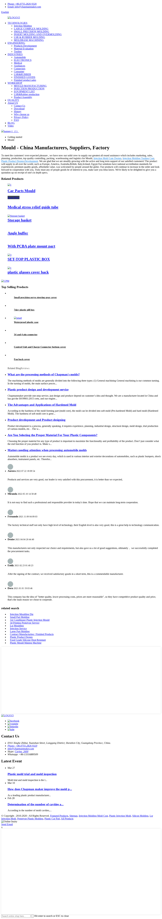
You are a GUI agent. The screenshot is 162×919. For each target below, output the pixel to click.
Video (11, 125)
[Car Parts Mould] (9, 184)
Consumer (19, 71)
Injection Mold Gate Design (107, 158)
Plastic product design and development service (38, 389)
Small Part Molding (19, 617)
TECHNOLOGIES (17, 23)
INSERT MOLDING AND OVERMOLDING (38, 34)
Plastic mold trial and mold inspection (32, 774)
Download (19, 108)
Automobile (20, 57)
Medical (18, 63)
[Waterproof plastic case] (18, 318)
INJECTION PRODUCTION (29, 88)
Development (31, 161)
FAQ (16, 120)
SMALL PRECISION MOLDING (31, 31)
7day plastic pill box (24, 310)
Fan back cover (22, 359)
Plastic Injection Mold (120, 815)
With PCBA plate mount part (31, 246)
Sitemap (73, 815)
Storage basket (19, 220)
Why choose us (21, 114)
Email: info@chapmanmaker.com (24, 6)
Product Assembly (23, 97)
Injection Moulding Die (21, 614)
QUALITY (13, 100)
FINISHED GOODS (24, 77)
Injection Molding (23, 25)
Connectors (19, 68)
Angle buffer (18, 233)
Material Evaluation (24, 48)
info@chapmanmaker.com (21, 748)
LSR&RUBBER (22, 74)
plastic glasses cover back (28, 272)
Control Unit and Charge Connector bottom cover (40, 347)
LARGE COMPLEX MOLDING (31, 28)
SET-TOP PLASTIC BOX (29, 259)
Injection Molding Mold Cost (93, 815)
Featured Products (59, 815)
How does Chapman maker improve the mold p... (40, 789)
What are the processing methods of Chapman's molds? (44, 374)
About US (13, 103)
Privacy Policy (21, 117)
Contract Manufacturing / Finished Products (32, 634)
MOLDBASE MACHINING (29, 40)
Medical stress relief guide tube (33, 207)
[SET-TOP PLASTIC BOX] (9, 255)
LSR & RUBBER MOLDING (29, 37)
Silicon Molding (140, 815)
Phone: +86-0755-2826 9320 (22, 4)
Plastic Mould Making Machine (25, 642)
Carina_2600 (21, 751)
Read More (13, 197)
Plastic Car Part (52, 818)
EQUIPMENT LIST (24, 91)
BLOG (11, 123)
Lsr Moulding (17, 625)
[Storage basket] (16, 216)
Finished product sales (25, 80)
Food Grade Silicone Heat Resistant (28, 640)
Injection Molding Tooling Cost (138, 158)
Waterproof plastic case (26, 322)
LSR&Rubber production (26, 94)
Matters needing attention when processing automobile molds (47, 450)
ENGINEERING (16, 43)
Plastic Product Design (12, 161)
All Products (67, 818)
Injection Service (18, 628)
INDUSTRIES (15, 54)
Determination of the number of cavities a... (36, 804)
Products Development (25, 45)
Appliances (19, 65)
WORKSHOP (15, 83)
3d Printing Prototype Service (24, 622)
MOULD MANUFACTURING (30, 85)
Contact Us (19, 105)
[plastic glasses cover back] (9, 268)
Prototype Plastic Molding (30, 818)
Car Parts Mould (21, 191)
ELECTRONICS (22, 60)
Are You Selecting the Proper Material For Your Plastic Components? (52, 435)
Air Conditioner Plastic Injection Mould (30, 620)
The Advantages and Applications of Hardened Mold (42, 404)
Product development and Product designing (36, 419)
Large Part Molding (20, 631)
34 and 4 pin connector (25, 334)
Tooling (18, 51)
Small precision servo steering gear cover (35, 297)
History (17, 111)
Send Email (7, 824)
